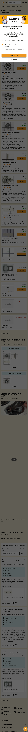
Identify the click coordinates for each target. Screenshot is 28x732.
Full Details (14, 59)
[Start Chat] (25, 729)
